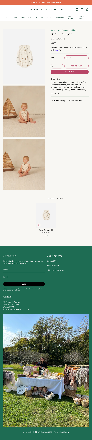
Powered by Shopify (61, 432)
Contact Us (52, 261)
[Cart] (87, 9)
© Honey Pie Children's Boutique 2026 (37, 432)
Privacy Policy (39, 289)
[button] (82, 9)
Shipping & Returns (55, 270)
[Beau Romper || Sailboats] (46, 215)
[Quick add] (39, 225)
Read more (55, 93)
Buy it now (69, 72)
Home (53, 30)
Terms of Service (11, 290)
